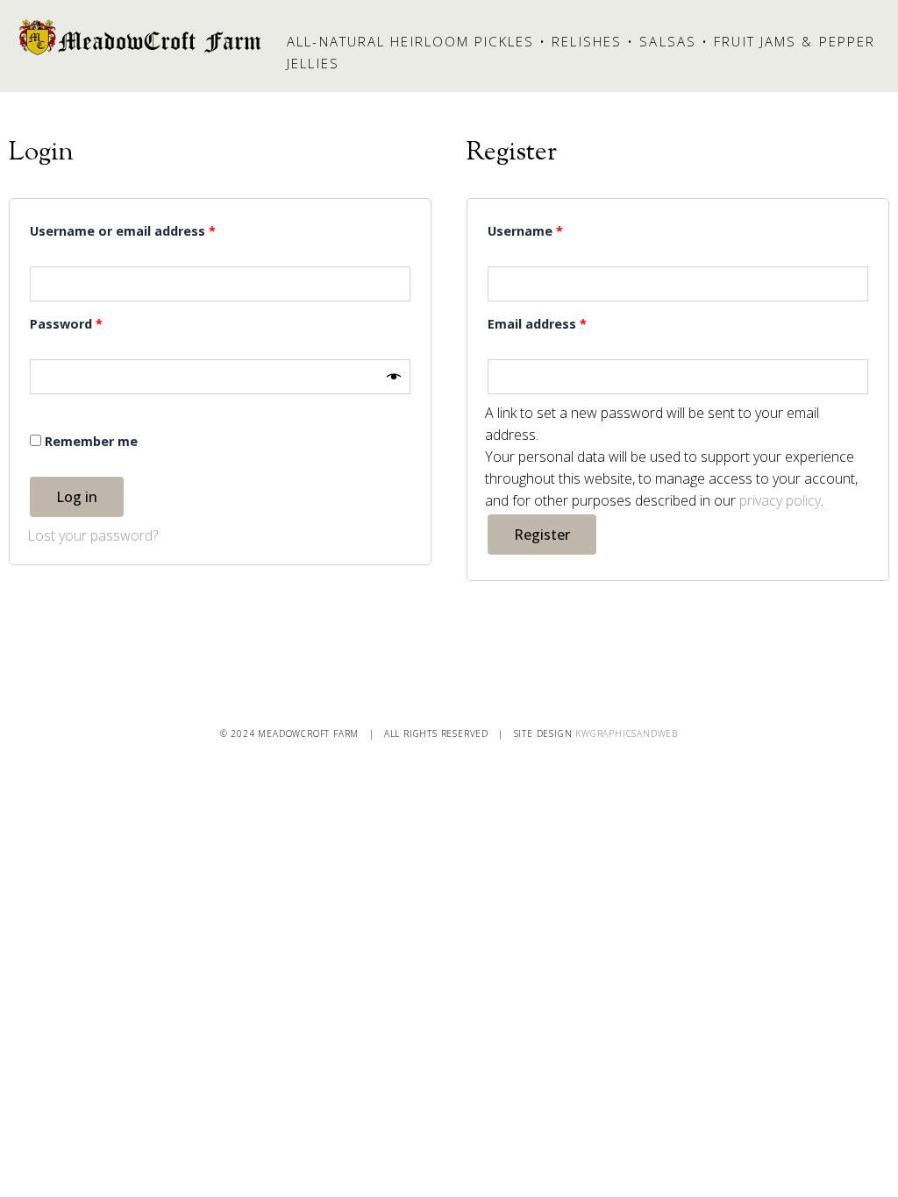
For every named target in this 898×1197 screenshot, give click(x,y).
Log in (76, 496)
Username (553, 229)
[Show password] (394, 376)
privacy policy (780, 500)
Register (542, 534)
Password (94, 322)
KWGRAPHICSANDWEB (626, 733)
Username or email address (150, 229)
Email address (565, 322)
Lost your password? (92, 535)
